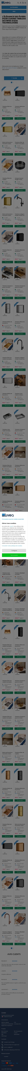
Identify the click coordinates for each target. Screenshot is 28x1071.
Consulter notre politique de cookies (12, 546)
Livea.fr (11, 526)
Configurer (14, 550)
